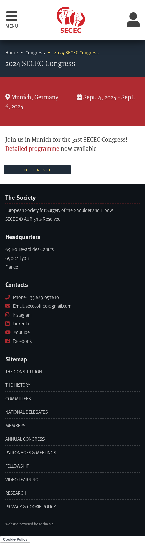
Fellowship (17, 465)
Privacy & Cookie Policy (30, 506)
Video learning (21, 479)
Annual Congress (25, 438)
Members (15, 425)
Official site (37, 170)
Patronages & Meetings (30, 452)
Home (11, 52)
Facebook (22, 341)
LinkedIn (21, 323)
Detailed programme (32, 149)
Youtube (22, 332)
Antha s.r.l (47, 524)
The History (17, 384)
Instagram (22, 314)
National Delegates (26, 411)
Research (15, 492)
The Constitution (23, 371)
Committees (18, 398)
